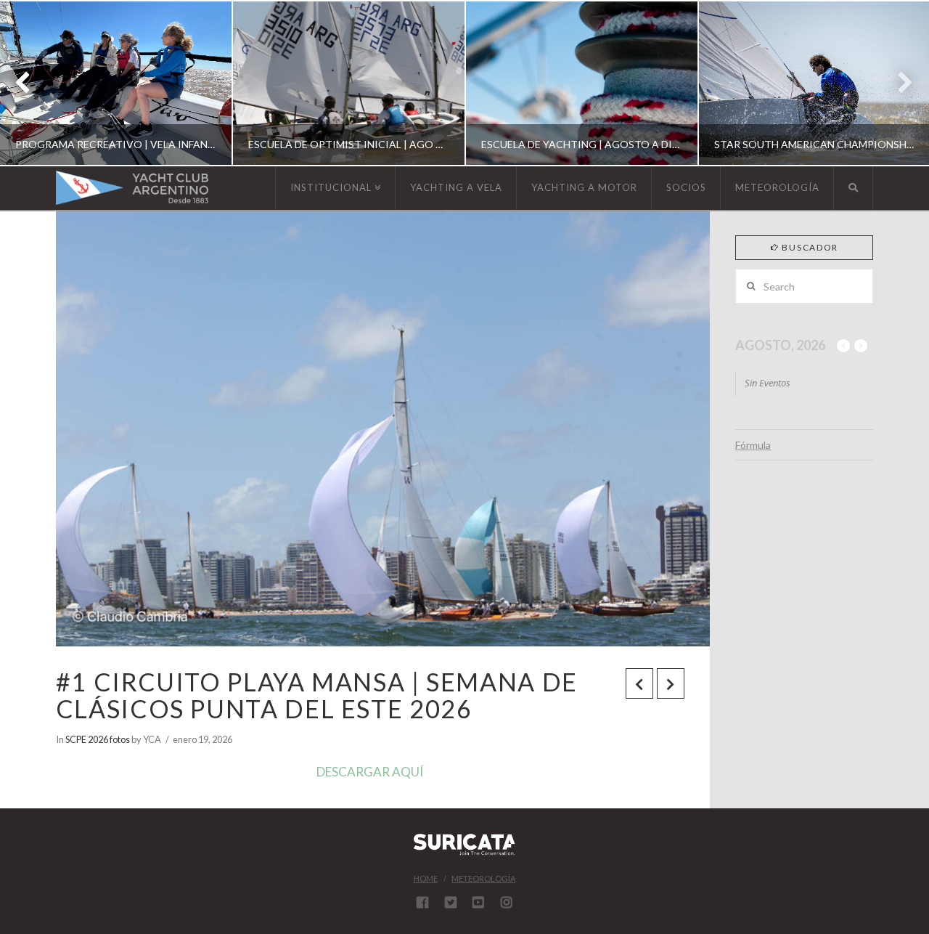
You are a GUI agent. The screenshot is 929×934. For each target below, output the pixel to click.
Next (898, 83)
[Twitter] (451, 902)
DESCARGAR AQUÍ (369, 771)
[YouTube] (478, 902)
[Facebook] (422, 902)
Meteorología (483, 878)
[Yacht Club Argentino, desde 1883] (132, 188)
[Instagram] (506, 902)
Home (426, 878)
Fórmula (753, 445)
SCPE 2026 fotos (97, 739)
